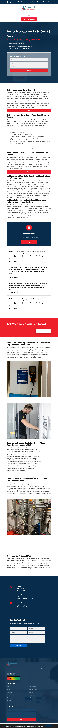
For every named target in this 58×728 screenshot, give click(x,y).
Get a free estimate (29, 19)
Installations (9, 692)
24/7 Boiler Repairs (11, 695)
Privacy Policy (10, 700)
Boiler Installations (33, 689)
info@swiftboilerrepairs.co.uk (23, 1)
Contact (9, 697)
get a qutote (43, 331)
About (8, 689)
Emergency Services (33, 695)
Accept (48, 725)
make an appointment (29, 242)
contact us (29, 110)
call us (29, 171)
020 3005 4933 (21, 588)
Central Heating (32, 686)
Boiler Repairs (32, 692)
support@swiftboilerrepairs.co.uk (25, 598)
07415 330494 (21, 590)
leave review (13, 678)
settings (41, 726)
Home (8, 686)
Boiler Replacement (33, 697)
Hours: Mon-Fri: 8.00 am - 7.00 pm (42, 1)
